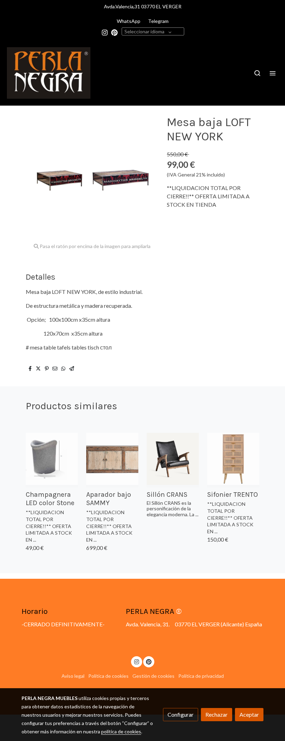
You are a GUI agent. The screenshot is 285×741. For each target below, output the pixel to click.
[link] (48, 73)
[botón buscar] (257, 72)
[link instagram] (105, 32)
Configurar (181, 714)
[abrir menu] (272, 72)
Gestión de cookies (153, 676)
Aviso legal (73, 676)
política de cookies (121, 731)
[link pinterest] (114, 32)
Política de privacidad (201, 676)
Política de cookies (108, 676)
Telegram (158, 21)
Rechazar (216, 714)
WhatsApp (128, 21)
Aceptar (249, 714)
